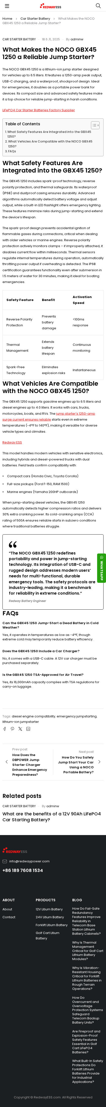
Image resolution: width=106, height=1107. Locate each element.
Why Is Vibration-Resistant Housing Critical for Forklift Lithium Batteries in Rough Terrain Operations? (87, 978)
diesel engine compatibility (33, 716)
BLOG (77, 900)
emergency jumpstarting (77, 716)
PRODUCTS (45, 900)
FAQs (12, 151)
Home (7, 18)
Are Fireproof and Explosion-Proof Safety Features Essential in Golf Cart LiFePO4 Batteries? (86, 1042)
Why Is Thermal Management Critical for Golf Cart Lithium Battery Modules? (87, 951)
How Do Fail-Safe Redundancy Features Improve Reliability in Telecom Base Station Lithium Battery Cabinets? (86, 921)
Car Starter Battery (35, 18)
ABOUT (8, 900)
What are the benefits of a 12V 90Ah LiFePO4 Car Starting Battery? (51, 817)
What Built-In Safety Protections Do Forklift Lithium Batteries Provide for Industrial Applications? (87, 1071)
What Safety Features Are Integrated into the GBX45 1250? (49, 134)
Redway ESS (12, 442)
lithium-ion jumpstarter (20, 721)
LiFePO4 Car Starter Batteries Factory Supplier (38, 110)
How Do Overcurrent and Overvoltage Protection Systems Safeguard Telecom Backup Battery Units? (87, 1010)
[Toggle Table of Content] (92, 125)
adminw (77, 39)
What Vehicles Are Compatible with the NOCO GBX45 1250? (50, 143)
